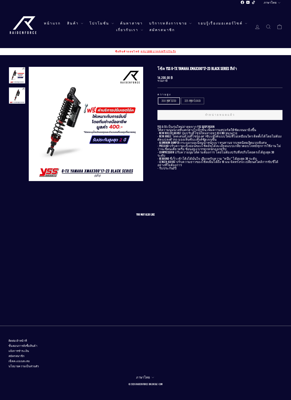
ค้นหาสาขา (131, 23)
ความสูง (164, 94)
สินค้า (73, 23)
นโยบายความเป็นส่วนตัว (24, 366)
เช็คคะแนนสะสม (19, 361)
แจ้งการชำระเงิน (19, 351)
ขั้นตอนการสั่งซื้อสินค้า (23, 345)
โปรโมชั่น (100, 23)
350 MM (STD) (168, 101)
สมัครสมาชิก (162, 30)
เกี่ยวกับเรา (128, 30)
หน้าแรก (52, 23)
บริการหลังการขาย (168, 23)
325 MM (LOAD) (192, 101)
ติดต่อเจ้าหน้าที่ (18, 340)
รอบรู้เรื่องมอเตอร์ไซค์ (221, 23)
